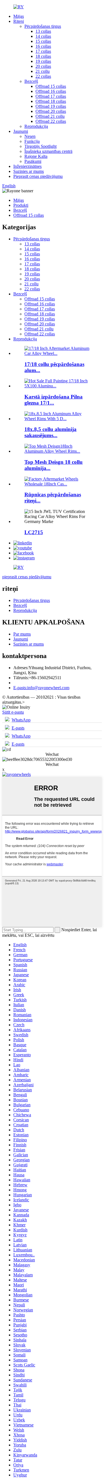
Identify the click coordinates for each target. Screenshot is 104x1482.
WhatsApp (21, 720)
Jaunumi (20, 131)
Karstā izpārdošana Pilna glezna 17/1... (53, 400)
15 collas (43, 41)
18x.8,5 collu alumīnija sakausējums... (50, 432)
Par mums (22, 634)
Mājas (18, 16)
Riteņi (18, 21)
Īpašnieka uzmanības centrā (48, 151)
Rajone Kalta (35, 156)
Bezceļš (31, 81)
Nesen (29, 136)
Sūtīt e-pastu (13, 712)
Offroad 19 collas (50, 106)
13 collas (43, 31)
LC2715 (33, 532)
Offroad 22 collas (50, 121)
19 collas (43, 61)
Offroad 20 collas (50, 111)
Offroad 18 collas (50, 101)
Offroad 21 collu (50, 116)
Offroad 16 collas (50, 91)
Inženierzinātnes (27, 166)
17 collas (43, 51)
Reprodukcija (36, 126)
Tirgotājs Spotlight (40, 146)
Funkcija (32, 141)
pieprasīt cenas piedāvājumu (26, 576)
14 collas (43, 36)
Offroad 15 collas (50, 86)
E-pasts (18, 728)
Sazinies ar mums (28, 171)
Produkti (20, 205)
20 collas (43, 66)
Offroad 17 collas (50, 96)
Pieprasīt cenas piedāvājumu (38, 176)
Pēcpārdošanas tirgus (42, 26)
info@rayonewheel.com (41, 687)
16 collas (43, 46)
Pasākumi (32, 161)
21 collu (42, 71)
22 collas (43, 76)
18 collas (43, 56)
